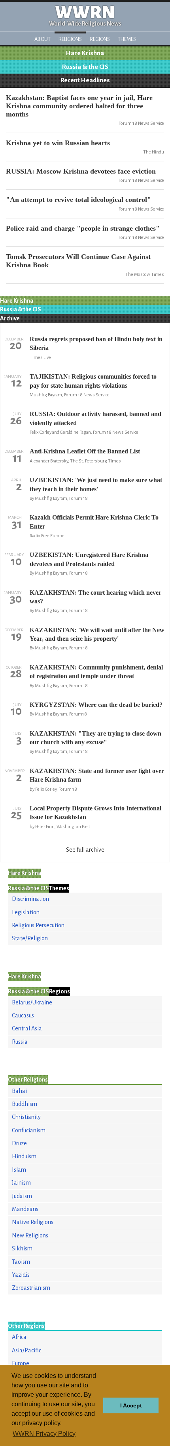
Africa (19, 1337)
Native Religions (32, 1222)
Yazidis (21, 1275)
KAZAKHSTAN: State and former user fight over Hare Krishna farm (97, 775)
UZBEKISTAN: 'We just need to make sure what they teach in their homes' (96, 484)
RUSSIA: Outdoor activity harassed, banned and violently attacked (95, 418)
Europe (20, 1363)
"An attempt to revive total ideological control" (78, 199)
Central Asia (27, 1028)
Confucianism (28, 1130)
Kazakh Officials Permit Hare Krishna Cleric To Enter (94, 521)
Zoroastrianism (31, 1288)
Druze (19, 1143)
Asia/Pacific (26, 1350)
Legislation (26, 912)
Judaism (22, 1196)
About (42, 39)
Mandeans (25, 1209)
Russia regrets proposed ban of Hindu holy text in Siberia (96, 343)
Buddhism (24, 1104)
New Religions (30, 1235)
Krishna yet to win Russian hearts (58, 143)
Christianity (26, 1117)
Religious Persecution (38, 925)
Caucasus (23, 1015)
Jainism (21, 1183)
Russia (20, 1042)
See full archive (85, 850)
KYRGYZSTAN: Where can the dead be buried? (96, 704)
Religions (70, 39)
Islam (19, 1170)
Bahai (19, 1091)
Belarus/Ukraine (32, 1002)
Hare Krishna (85, 53)
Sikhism (22, 1248)
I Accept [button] (131, 1405)
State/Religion (30, 938)
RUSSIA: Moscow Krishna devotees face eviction (81, 171)
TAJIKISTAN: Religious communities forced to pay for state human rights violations (93, 380)
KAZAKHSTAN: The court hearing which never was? (95, 597)
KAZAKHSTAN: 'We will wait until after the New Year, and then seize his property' (97, 634)
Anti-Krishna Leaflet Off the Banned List (85, 451)
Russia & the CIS (85, 66)
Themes (127, 39)
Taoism (21, 1262)
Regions (100, 39)
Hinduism (24, 1156)
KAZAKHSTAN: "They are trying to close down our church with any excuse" (95, 737)
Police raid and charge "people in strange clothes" (83, 228)
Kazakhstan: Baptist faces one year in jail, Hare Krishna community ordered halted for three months (79, 106)
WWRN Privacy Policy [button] (44, 1433)
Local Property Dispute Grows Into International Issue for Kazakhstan (95, 812)
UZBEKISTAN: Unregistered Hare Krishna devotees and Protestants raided (89, 559)
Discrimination (30, 899)
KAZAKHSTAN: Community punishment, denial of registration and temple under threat (96, 671)
